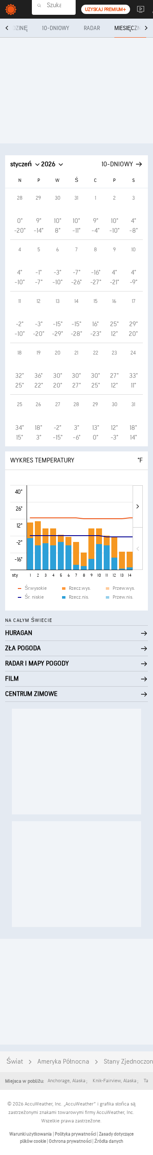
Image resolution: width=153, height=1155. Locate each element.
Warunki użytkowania (31, 1134)
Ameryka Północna (63, 1062)
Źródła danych (108, 1141)
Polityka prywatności (76, 1134)
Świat (14, 1062)
